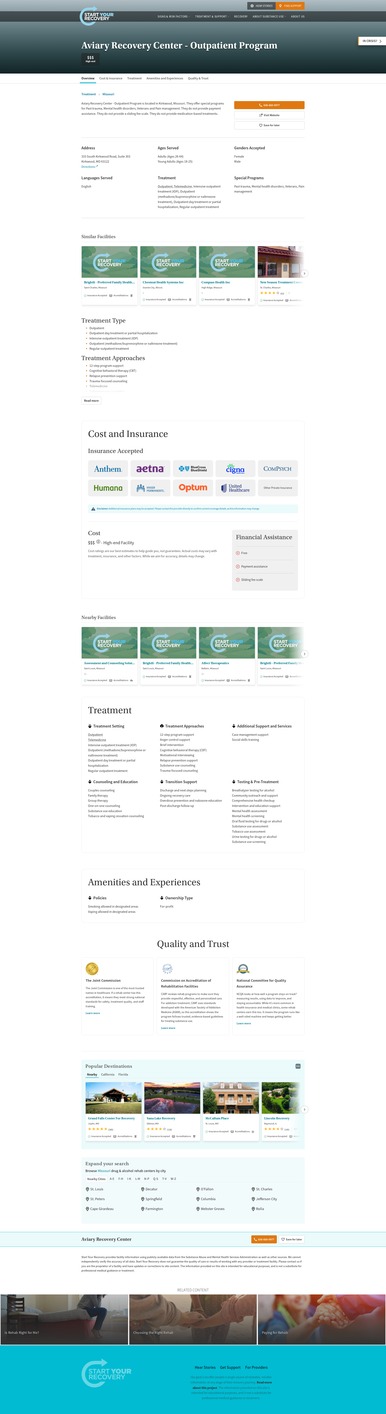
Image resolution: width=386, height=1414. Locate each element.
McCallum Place (217, 1118)
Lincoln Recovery (277, 1118)
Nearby (92, 1074)
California (107, 1074)
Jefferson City (266, 1199)
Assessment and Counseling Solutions (109, 663)
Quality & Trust (198, 78)
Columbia (208, 1199)
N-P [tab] (146, 1179)
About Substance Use (268, 16)
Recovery (241, 16)
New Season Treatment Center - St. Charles (285, 282)
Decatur (151, 1189)
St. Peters (97, 1199)
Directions (88, 167)
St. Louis (96, 1189)
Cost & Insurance (110, 78)
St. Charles (264, 1189)
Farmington (154, 1209)
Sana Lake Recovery (161, 1118)
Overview (87, 78)
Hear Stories (264, 6)
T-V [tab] (164, 1179)
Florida (123, 1074)
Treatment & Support (211, 16)
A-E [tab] (112, 1179)
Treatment (134, 78)
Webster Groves (213, 1209)
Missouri (104, 1171)
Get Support (230, 1367)
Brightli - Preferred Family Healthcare (168, 663)
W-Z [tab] (173, 1179)
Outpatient (165, 186)
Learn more (93, 1013)
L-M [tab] (137, 1179)
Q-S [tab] (155, 1179)
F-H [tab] (120, 1179)
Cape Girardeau (102, 1209)
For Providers (256, 1367)
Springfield (154, 1199)
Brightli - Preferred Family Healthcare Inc (109, 282)
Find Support (292, 6)
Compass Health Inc (215, 282)
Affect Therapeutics (215, 663)
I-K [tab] (129, 1179)
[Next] (304, 273)
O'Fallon (207, 1189)
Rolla (260, 1209)
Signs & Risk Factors (173, 16)
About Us (298, 16)
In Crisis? (370, 41)
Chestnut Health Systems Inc (163, 282)
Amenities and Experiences (165, 78)
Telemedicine (183, 186)
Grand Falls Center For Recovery (111, 1118)
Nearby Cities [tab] (96, 1179)
